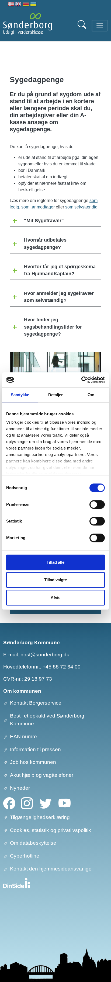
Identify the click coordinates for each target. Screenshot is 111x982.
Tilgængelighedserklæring (40, 817)
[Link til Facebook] (9, 803)
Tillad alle (55, 562)
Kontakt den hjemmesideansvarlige (51, 869)
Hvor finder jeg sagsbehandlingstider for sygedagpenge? (53, 327)
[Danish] (11, 5)
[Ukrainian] (33, 5)
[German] (26, 5)
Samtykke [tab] (20, 394)
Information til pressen (35, 749)
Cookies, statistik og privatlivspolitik (50, 830)
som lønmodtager (38, 207)
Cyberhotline (24, 856)
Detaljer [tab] (55, 394)
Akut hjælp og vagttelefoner (41, 775)
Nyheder (20, 788)
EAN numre (23, 736)
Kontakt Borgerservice (35, 703)
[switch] (97, 504)
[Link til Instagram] (27, 803)
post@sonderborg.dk (44, 654)
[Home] (27, 25)
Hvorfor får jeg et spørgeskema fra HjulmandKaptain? (60, 270)
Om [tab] (91, 394)
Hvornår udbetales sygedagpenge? (45, 243)
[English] (18, 5)
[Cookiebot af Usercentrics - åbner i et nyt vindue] (81, 379)
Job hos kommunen (33, 762)
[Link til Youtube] (64, 803)
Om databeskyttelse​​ (33, 843)
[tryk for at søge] (82, 27)
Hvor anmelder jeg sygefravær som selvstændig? (59, 297)
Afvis (55, 597)
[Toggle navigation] (100, 26)
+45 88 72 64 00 (62, 667)
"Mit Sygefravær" (44, 220)
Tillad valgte (55, 579)
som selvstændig (81, 207)
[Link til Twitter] (46, 803)
